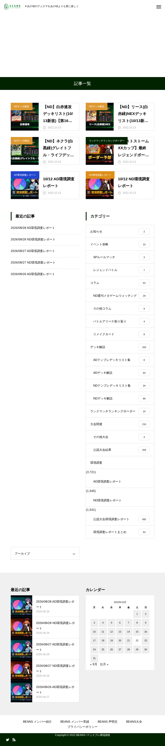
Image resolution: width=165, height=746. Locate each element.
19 (111, 640)
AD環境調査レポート (25, 175)
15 (137, 631)
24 (94, 649)
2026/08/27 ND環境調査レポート (33, 262)
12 (111, 631)
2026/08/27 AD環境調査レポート (33, 251)
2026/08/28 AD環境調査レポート (33, 227)
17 (94, 640)
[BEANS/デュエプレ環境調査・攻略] (12, 6)
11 (103, 631)
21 (128, 640)
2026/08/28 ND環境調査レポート (33, 239)
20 (120, 640)
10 (94, 631)
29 (137, 649)
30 (145, 649)
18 (103, 640)
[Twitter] (7, 739)
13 (120, 631)
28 (128, 649)
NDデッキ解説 (21, 106)
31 (94, 658)
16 (145, 631)
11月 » (104, 664)
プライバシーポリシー (82, 726)
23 (145, 640)
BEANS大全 (134, 721)
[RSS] (14, 739)
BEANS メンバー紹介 (37, 721)
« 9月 (93, 664)
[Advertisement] (82, 45)
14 (128, 631)
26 (111, 649)
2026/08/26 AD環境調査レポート (33, 274)
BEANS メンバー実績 (74, 721)
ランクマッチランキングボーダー (106, 140)
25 (103, 649)
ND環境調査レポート (100, 175)
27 (120, 649)
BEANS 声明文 (108, 721)
